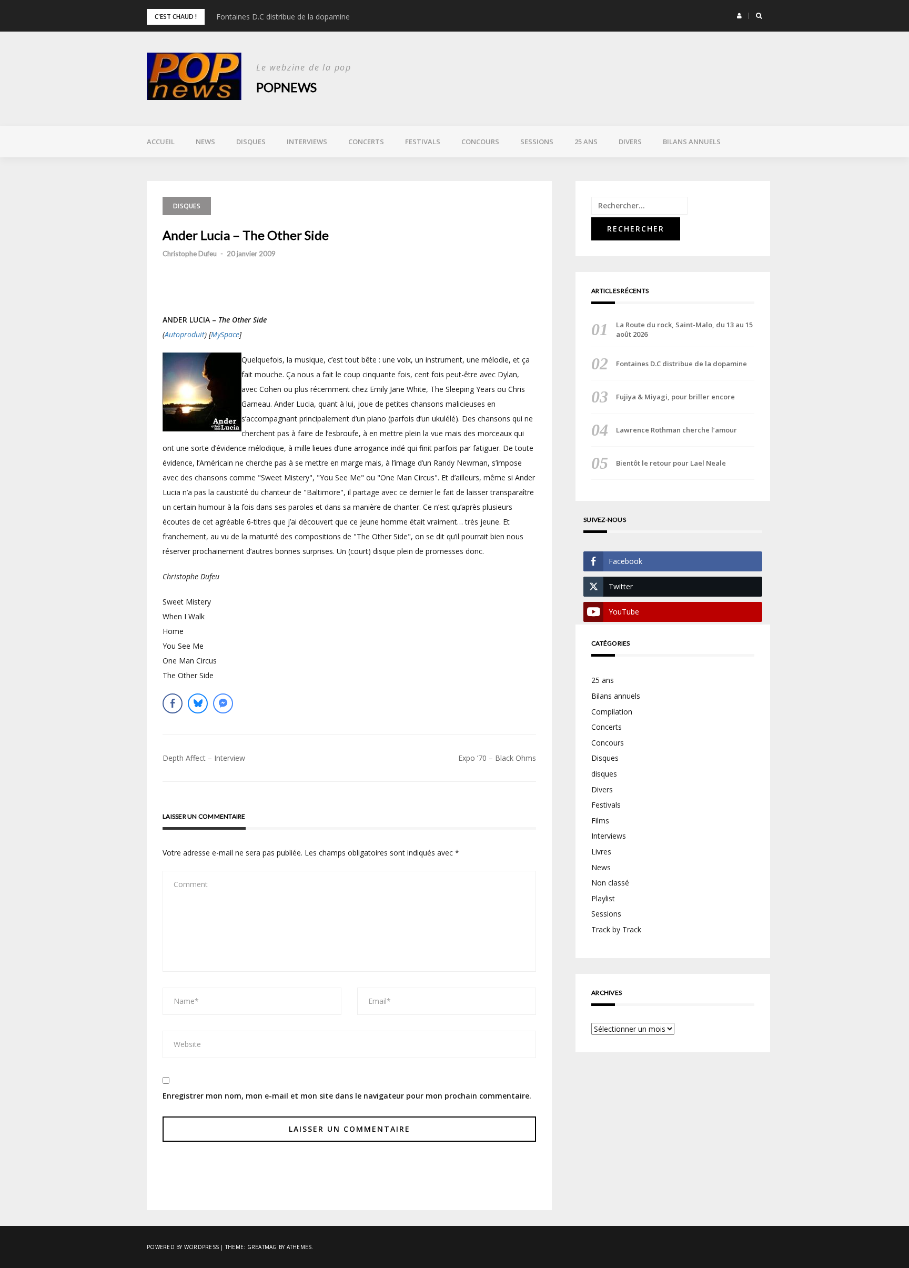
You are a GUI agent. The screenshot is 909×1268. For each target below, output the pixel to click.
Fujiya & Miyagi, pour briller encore (675, 396)
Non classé (610, 883)
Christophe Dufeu (190, 253)
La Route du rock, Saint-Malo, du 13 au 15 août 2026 (684, 329)
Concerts (366, 141)
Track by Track (616, 929)
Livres (601, 852)
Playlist (603, 898)
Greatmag (262, 1247)
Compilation (611, 712)
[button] (739, 16)
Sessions (536, 141)
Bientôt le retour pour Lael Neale (671, 463)
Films (600, 821)
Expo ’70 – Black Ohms (497, 758)
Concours (480, 141)
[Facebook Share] (173, 703)
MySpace (225, 334)
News (205, 141)
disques (604, 774)
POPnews (286, 87)
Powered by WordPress (183, 1247)
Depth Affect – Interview (204, 758)
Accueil (161, 141)
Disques (251, 141)
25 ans (586, 141)
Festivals (422, 141)
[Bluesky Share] (198, 703)
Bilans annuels (692, 141)
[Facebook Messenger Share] (223, 703)
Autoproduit (185, 334)
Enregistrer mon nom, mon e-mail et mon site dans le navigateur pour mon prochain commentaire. (347, 1096)
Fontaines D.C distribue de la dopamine (283, 17)
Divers (630, 141)
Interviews (307, 141)
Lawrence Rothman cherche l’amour (676, 430)
